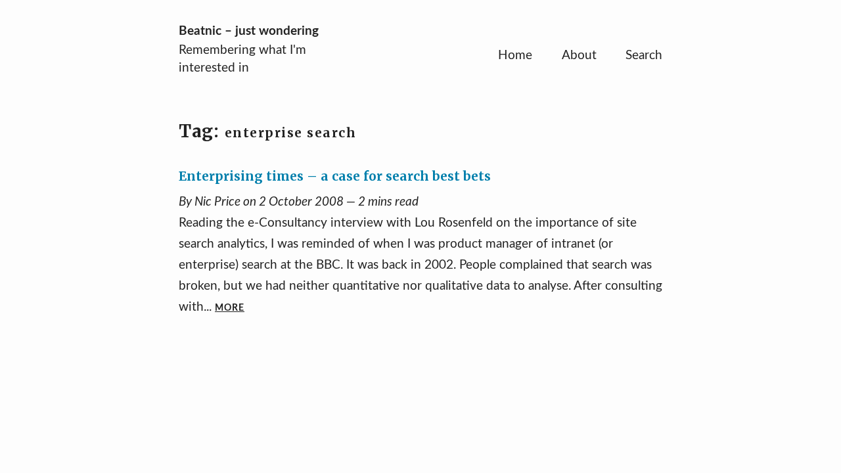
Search (643, 55)
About (579, 55)
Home (515, 55)
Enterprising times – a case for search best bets (335, 176)
